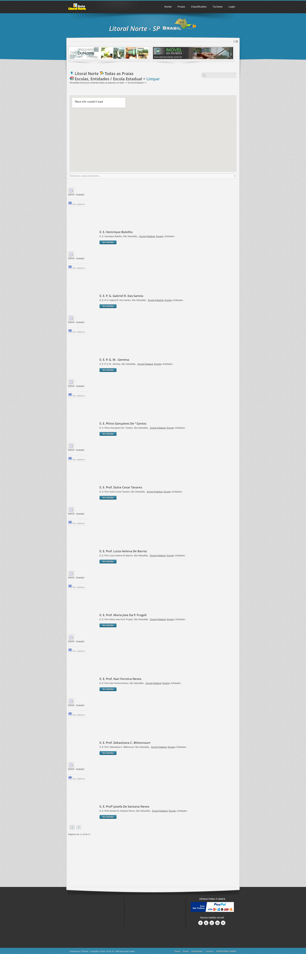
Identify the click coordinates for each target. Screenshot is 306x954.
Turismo (209, 951)
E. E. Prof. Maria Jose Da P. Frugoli (123, 615)
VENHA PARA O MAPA (226, 951)
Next (237, 41)
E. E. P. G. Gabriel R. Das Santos (121, 296)
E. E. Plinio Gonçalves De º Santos (123, 423)
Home (168, 6)
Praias (181, 6)
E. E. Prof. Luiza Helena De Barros (123, 551)
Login (232, 6)
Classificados (197, 951)
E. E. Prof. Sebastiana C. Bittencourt (125, 743)
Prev (234, 41)
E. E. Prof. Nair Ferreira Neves (120, 679)
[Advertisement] (144, 208)
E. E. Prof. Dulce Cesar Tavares (121, 487)
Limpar (153, 78)
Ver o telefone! (79, 204)
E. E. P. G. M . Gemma (114, 360)
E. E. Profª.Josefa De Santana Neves (124, 806)
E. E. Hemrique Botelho (116, 232)
